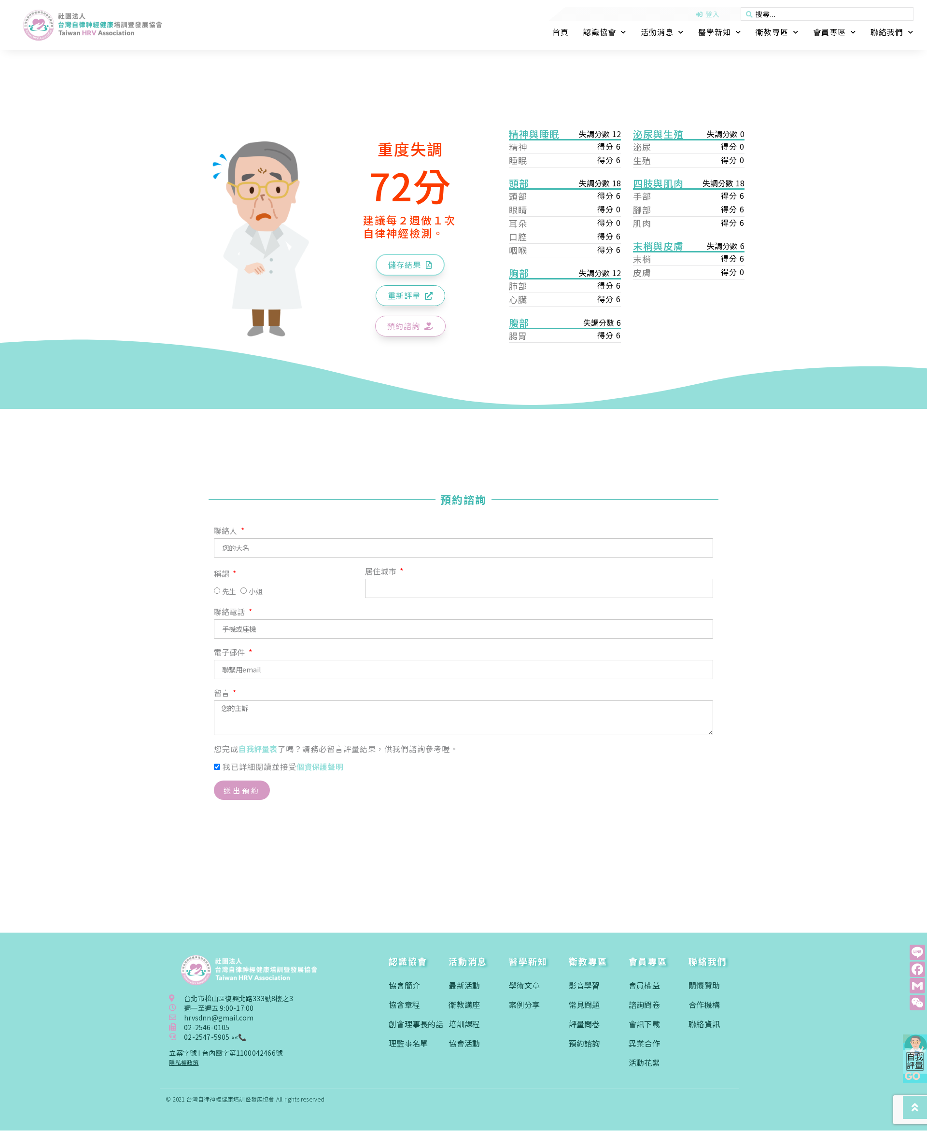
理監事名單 (408, 1043)
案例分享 (524, 1004)
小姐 (255, 591)
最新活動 (464, 985)
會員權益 (644, 985)
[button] (410, 265)
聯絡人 (226, 531)
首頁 (560, 32)
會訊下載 (644, 1024)
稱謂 (223, 574)
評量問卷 (584, 1024)
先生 (229, 591)
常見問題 (584, 1004)
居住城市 (381, 572)
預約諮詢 (584, 1043)
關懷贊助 (704, 985)
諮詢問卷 (644, 1004)
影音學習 (584, 985)
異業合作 (644, 1043)
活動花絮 (644, 1062)
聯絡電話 (230, 612)
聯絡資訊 (704, 1024)
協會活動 (464, 1043)
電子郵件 (230, 653)
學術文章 (524, 985)
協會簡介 (404, 985)
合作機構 (704, 1004)
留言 (223, 693)
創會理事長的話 (416, 1024)
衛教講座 (464, 1004)
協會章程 (404, 1004)
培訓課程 (464, 1024)
